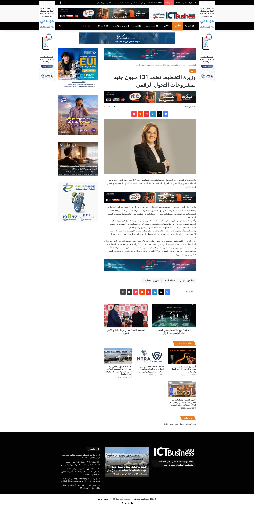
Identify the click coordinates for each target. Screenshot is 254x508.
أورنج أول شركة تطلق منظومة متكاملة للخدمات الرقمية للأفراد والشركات (183, 369)
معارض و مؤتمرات (120, 26)
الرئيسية (188, 26)
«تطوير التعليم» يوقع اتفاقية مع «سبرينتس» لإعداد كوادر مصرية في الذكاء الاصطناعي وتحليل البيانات (182, 402)
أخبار (177, 26)
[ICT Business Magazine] (174, 14)
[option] (121, 462)
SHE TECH (87, 26)
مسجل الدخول (179, 424)
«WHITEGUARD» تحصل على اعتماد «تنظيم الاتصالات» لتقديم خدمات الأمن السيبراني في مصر (151, 369)
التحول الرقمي (186, 280)
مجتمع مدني (151, 26)
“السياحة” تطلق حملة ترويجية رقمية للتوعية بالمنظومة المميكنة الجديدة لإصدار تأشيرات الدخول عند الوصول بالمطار (80, 471)
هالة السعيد (168, 280)
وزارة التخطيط (150, 280)
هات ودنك (102, 26)
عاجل (166, 26)
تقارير (137, 26)
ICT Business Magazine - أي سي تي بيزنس (114, 499)
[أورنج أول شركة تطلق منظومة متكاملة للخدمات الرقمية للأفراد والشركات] (182, 356)
